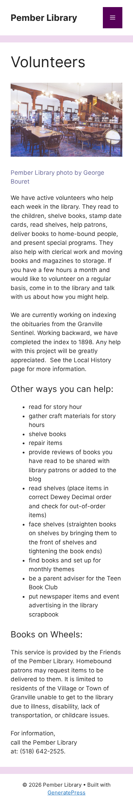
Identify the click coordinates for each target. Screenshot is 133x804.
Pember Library (44, 17)
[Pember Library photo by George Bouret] (66, 154)
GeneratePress (66, 792)
